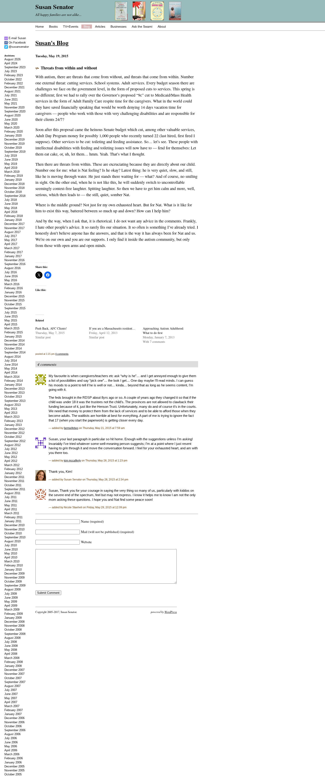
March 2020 (11, 127)
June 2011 (10, 501)
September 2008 (14, 634)
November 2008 (14, 625)
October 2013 (13, 396)
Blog (87, 26)
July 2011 (10, 497)
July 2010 (10, 545)
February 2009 (13, 613)
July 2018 (10, 199)
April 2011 (10, 509)
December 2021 (14, 87)
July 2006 (10, 738)
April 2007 (10, 702)
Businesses (118, 26)
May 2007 (10, 698)
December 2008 (14, 621)
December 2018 (14, 184)
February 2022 (13, 83)
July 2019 (10, 155)
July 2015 (10, 312)
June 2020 (11, 119)
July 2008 (10, 641)
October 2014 (13, 348)
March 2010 (11, 561)
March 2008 (11, 658)
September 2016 (14, 264)
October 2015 (13, 304)
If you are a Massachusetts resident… (112, 328)
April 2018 (10, 212)
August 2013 (12, 404)
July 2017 (10, 236)
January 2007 (13, 714)
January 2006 (13, 762)
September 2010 (14, 537)
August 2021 (12, 91)
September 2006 (14, 730)
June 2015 (11, 316)
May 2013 (10, 408)
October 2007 (13, 678)
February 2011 (13, 517)
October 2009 (13, 581)
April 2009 (10, 605)
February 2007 (13, 710)
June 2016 (11, 276)
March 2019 (11, 171)
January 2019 (13, 179)
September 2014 (14, 352)
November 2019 (14, 143)
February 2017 (13, 252)
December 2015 (14, 296)
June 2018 (11, 203)
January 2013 (13, 425)
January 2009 (13, 617)
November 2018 (14, 188)
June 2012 (11, 453)
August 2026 (12, 59)
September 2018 (14, 195)
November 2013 (14, 392)
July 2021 (10, 95)
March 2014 (11, 376)
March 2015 (11, 328)
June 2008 (11, 645)
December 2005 (14, 766)
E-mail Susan (17, 38)
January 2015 (13, 336)
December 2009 (14, 573)
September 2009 (14, 585)
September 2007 (14, 682)
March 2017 (11, 248)
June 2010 (11, 549)
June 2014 (11, 364)
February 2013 (13, 421)
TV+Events (70, 26)
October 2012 (13, 436)
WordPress (170, 612)
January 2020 (13, 135)
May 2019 (10, 163)
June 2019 (11, 159)
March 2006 (11, 754)
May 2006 (10, 746)
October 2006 (13, 726)
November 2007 (14, 673)
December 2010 (14, 525)
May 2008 (10, 649)
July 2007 (10, 690)
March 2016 (11, 284)
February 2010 (13, 565)
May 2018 (10, 208)
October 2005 (13, 774)
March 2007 (11, 706)
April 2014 (10, 372)
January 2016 (13, 292)
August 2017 (12, 232)
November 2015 (14, 300)
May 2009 (10, 601)
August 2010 (12, 541)
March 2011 (11, 513)
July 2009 (10, 593)
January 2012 (13, 473)
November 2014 (14, 344)
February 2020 (13, 131)
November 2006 (14, 722)
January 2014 (13, 384)
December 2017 (14, 224)
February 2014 (13, 380)
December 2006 (14, 718)
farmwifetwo (71, 428)
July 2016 (10, 272)
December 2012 (14, 429)
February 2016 (13, 288)
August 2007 (12, 686)
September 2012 (14, 441)
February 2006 (13, 758)
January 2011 (12, 521)
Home (39, 26)
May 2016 (10, 280)
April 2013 (10, 412)
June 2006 (11, 742)
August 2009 (12, 589)
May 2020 (10, 123)
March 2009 (11, 609)
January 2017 (13, 256)
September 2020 (14, 111)
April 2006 (10, 750)
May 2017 (10, 240)
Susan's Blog (52, 42)
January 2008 (13, 666)
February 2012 (13, 469)
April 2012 (10, 461)
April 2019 (10, 167)
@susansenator (18, 46)
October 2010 (13, 533)
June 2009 (11, 597)
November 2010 (14, 529)
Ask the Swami (142, 26)
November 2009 (14, 577)
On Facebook (17, 42)
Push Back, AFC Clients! (51, 328)
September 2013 (14, 400)
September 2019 (14, 151)
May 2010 (10, 553)
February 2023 (13, 75)
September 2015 (14, 308)
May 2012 (10, 457)
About (162, 26)
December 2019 (14, 139)
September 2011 (14, 489)
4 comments (62, 354)
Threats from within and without (69, 68)
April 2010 (10, 557)
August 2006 (12, 734)
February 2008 (13, 662)
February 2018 (13, 216)
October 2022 (13, 79)
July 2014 (10, 360)
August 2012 (12, 445)
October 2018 (13, 192)
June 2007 (11, 694)
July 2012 (10, 449)
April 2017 (10, 244)
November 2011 (14, 481)
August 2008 (12, 637)
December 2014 (14, 340)
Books (53, 26)
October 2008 (13, 629)
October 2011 (12, 485)
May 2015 (10, 320)
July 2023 (10, 71)
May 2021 (10, 103)
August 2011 (12, 493)
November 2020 (14, 107)
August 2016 (12, 268)
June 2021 (11, 99)
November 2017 (14, 228)
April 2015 (10, 324)
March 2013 (11, 416)
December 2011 (14, 477)
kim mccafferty (72, 460)
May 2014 (10, 368)
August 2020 (12, 115)
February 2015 (13, 332)
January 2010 (13, 569)
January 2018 (13, 220)
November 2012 (14, 432)
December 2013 (14, 388)
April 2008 (10, 653)
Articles (100, 26)
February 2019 (13, 175)
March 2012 (11, 465)
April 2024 (10, 63)
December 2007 (14, 670)
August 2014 (12, 356)
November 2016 (14, 260)
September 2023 (14, 67)
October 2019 (13, 147)
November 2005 (14, 770)
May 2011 (10, 505)
